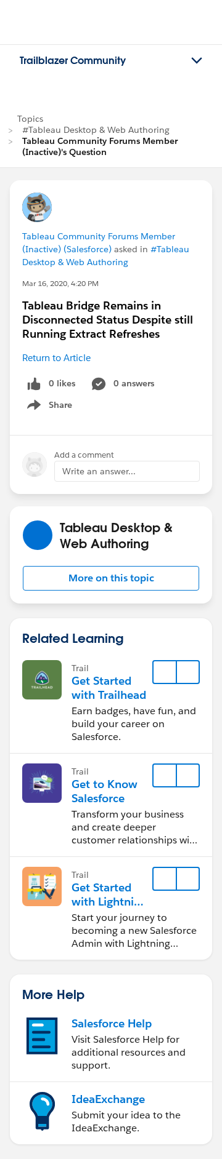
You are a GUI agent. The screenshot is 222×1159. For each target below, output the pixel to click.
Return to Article (56, 358)
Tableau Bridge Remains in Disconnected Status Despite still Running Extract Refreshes (107, 319)
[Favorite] (165, 672)
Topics (30, 118)
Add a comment (84, 455)
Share (48, 407)
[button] (111, 578)
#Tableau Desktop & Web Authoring (96, 129)
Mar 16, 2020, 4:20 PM (60, 283)
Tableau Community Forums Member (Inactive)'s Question (100, 146)
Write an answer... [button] (99, 471)
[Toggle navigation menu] (196, 60)
